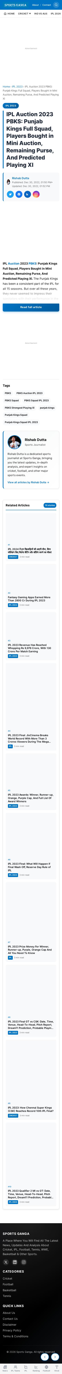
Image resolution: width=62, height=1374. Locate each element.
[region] (31, 48)
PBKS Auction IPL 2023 (30, 393)
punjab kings (47, 407)
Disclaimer (9, 1324)
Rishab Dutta (20, 178)
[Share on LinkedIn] (27, 194)
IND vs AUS (40, 13)
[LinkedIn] (15, 1262)
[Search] (56, 5)
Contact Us (10, 1318)
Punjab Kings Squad (16, 414)
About (35, 4)
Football (8, 1284)
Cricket (7, 1278)
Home (6, 86)
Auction (13, 263)
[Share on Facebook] (19, 194)
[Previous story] (45, 1357)
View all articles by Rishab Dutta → (28, 482)
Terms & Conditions (15, 1336)
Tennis (7, 1296)
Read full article (31, 307)
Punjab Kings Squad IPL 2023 (21, 422)
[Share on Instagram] (36, 194)
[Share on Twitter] (10, 194)
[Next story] (55, 1357)
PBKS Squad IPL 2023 (36, 400)
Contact (46, 4)
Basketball (9, 1290)
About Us (9, 1313)
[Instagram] (24, 1262)
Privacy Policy (12, 1330)
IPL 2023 (17, 86)
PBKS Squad (12, 400)
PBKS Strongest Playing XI (19, 407)
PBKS (32, 263)
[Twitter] (6, 1262)
